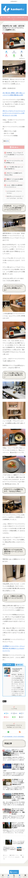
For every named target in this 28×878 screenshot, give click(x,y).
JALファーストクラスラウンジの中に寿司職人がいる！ (13, 161)
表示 (7, 141)
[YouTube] (9, 676)
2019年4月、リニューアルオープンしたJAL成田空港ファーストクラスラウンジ (14, 154)
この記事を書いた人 (9, 664)
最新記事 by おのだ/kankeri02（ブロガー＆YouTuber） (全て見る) (15, 197)
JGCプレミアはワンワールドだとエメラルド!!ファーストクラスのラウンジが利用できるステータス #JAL (14, 113)
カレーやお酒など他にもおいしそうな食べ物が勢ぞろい (13, 167)
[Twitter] (5, 676)
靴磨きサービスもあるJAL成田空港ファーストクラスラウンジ (13, 180)
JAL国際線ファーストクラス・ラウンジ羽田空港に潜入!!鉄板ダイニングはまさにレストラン (14, 648)
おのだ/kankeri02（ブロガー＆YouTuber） (14, 192)
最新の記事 (19, 664)
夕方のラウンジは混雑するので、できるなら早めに (13, 174)
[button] (21, 55)
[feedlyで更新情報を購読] (8, 731)
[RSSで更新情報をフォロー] (20, 731)
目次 (13, 147)
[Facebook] (7, 676)
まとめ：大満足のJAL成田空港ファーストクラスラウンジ (13, 186)
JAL (5, 701)
